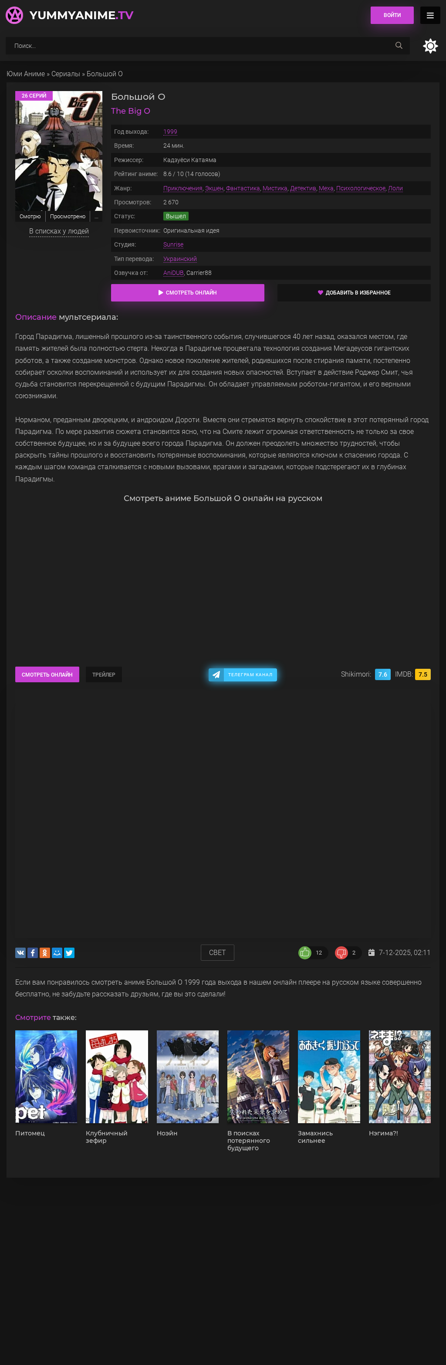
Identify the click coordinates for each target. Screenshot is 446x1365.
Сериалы (65, 74)
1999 (170, 131)
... (96, 216)
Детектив (303, 188)
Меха (326, 188)
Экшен (214, 188)
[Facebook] (32, 953)
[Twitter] (69, 953)
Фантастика (243, 188)
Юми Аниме (26, 74)
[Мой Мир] (57, 953)
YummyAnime (81, 15)
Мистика (275, 188)
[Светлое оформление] (430, 46)
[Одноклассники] (45, 953)
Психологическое (360, 188)
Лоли (395, 188)
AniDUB (173, 272)
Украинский (180, 258)
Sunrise (173, 244)
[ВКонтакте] (20, 953)
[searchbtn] (399, 45)
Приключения (183, 188)
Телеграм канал (250, 674)
